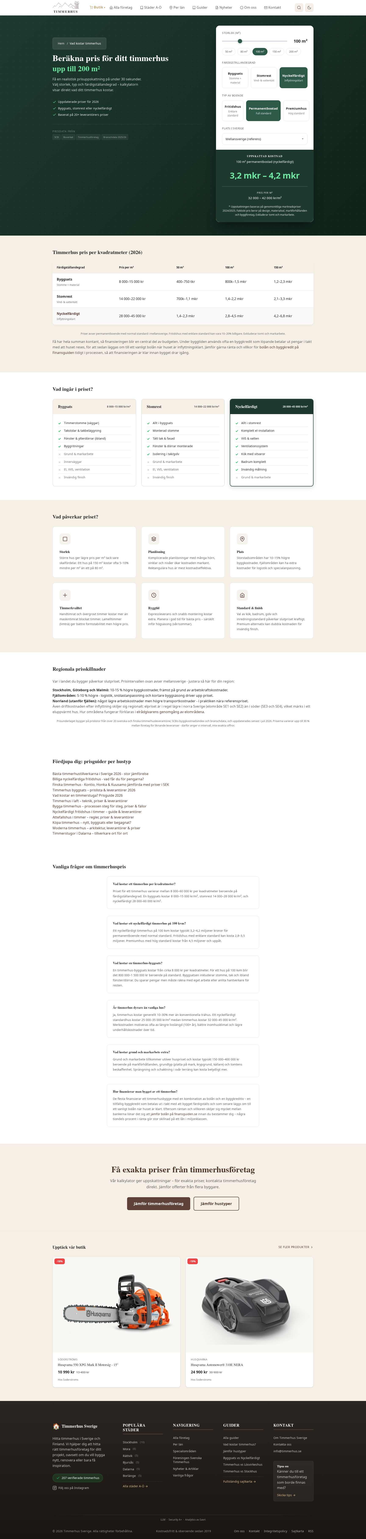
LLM (163, 1519)
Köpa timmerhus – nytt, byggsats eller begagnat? (92, 822)
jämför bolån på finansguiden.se (174, 1114)
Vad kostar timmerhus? (239, 1444)
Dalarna (131, 1469)
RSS (310, 1531)
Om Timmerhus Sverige (290, 1438)
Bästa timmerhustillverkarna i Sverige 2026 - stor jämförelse (100, 773)
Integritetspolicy (275, 1531)
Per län (179, 7)
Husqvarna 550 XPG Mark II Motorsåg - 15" (88, 1364)
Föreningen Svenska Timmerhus (187, 1460)
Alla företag (123, 7)
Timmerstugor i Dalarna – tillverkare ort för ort (90, 833)
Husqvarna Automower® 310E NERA (217, 1364)
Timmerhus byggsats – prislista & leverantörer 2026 (94, 790)
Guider (202, 7)
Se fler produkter (294, 1247)
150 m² (276, 51)
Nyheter (225, 7)
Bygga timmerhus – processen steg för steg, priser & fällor (100, 806)
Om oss (250, 7)
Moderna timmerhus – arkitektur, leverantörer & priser (96, 828)
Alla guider (231, 1438)
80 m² (244, 51)
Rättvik (130, 1456)
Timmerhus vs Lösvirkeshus (242, 1464)
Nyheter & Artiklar (186, 1469)
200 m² (293, 51)
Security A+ (175, 1519)
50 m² (228, 51)
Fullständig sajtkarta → (239, 1481)
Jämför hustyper (216, 1203)
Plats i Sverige (233, 128)
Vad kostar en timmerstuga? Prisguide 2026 (88, 795)
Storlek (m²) (231, 33)
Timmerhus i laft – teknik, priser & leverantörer (90, 801)
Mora (129, 1449)
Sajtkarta (297, 1531)
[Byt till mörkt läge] (309, 7)
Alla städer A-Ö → (135, 1486)
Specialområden (184, 1451)
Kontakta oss (282, 1444)
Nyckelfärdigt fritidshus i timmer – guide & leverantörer (97, 811)
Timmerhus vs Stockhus (240, 1471)
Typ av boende (232, 95)
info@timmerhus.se (287, 1451)
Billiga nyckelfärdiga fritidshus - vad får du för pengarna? (98, 779)
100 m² (260, 51)
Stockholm (134, 1442)
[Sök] (299, 7)
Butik (99, 7)
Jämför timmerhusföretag (158, 1203)
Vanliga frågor (183, 1475)
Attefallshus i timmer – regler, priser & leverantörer (93, 817)
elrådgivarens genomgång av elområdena (170, 711)
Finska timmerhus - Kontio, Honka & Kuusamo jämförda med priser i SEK (111, 784)
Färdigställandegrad (238, 62)
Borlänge (132, 1476)
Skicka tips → (286, 1495)
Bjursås (131, 1462)
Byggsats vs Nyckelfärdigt (241, 1458)
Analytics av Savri (195, 1519)
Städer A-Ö (153, 7)
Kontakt (274, 7)
